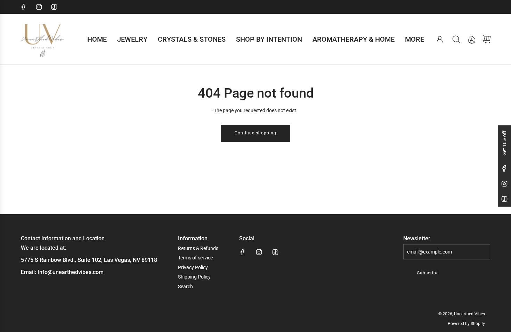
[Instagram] (39, 6)
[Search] (456, 39)
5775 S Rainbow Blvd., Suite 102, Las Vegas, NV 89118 (89, 260)
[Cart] (486, 39)
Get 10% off (504, 143)
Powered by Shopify (466, 323)
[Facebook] (23, 6)
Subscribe (428, 273)
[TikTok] (54, 6)
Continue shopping (255, 133)
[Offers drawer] (471, 39)
